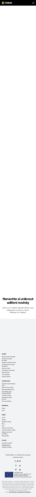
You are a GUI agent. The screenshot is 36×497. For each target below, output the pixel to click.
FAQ (3, 426)
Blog (3, 423)
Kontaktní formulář (7, 443)
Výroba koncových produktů (7, 359)
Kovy (3, 410)
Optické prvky (6, 372)
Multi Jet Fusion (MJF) (7, 387)
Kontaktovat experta (18, 349)
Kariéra (4, 419)
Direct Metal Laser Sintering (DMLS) (7, 392)
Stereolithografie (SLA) (8, 389)
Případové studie (6, 421)
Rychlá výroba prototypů (8, 356)
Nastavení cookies (18, 457)
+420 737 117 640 (6, 447)
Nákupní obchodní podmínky (7, 432)
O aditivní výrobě (6, 395)
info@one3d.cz (6, 445)
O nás (3, 417)
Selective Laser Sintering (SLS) (8, 384)
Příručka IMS (5, 436)
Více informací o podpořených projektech (20, 492)
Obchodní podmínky (7, 428)
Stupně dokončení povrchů (7, 398)
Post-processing (6, 401)
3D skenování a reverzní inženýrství (8, 365)
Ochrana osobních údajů (8, 430)
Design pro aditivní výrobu (9, 362)
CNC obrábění (6, 374)
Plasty (3, 408)
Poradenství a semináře (8, 370)
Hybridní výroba (6, 376)
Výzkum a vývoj (6, 368)
